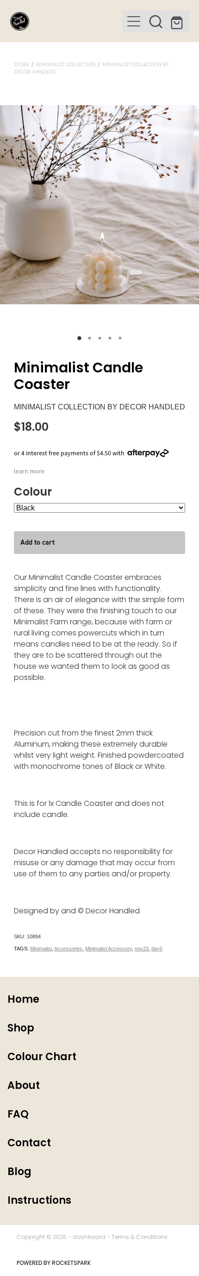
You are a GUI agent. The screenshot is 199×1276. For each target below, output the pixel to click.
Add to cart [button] (37, 542)
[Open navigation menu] (134, 21)
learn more (29, 471)
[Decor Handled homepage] (66, 21)
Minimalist (41, 948)
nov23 (142, 948)
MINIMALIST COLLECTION (65, 65)
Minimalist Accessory (108, 948)
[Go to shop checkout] (178, 21)
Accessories (68, 948)
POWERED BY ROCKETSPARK (54, 1263)
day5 (156, 948)
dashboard (89, 1237)
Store (21, 65)
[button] (156, 21)
